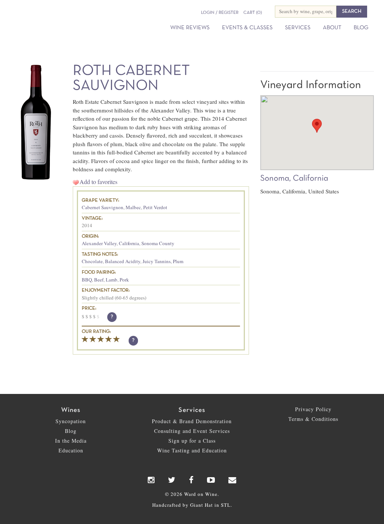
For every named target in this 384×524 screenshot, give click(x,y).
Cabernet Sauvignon (102, 207)
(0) (252, 13)
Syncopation (71, 421)
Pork (124, 279)
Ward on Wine (57, 18)
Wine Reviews (190, 27)
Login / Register (219, 13)
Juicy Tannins (156, 261)
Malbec (133, 207)
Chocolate (92, 261)
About (332, 27)
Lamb (111, 279)
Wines (70, 410)
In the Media (71, 440)
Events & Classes (247, 27)
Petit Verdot (155, 207)
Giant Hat (201, 505)
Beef (99, 279)
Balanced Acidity (122, 261)
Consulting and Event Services (192, 430)
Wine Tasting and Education (192, 450)
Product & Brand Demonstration (192, 421)
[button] (317, 126)
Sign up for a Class (192, 440)
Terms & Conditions (313, 418)
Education (70, 450)
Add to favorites (98, 182)
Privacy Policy (313, 409)
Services (297, 27)
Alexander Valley (99, 243)
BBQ (87, 279)
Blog (361, 27)
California (129, 243)
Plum (178, 261)
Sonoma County (157, 243)
